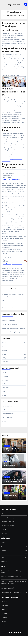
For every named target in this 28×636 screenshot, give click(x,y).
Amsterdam (5, 372)
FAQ (3, 346)
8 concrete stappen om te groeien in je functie (14, 592)
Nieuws (4, 354)
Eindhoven (5, 380)
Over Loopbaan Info (7, 406)
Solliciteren (5, 361)
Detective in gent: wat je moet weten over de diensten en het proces (13, 481)
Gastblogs (4, 350)
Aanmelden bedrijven (8, 413)
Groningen (5, 384)
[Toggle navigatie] (2, 4)
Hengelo (4, 395)
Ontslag (4, 358)
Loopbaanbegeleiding (8, 410)
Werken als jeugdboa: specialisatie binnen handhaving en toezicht (14, 497)
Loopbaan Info (13, 5)
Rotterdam (5, 376)
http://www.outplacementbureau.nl (12, 264)
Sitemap (4, 425)
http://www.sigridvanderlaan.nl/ (12, 179)
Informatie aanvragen (8, 417)
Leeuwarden (5, 387)
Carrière (4, 342)
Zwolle (3, 391)
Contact (4, 421)
